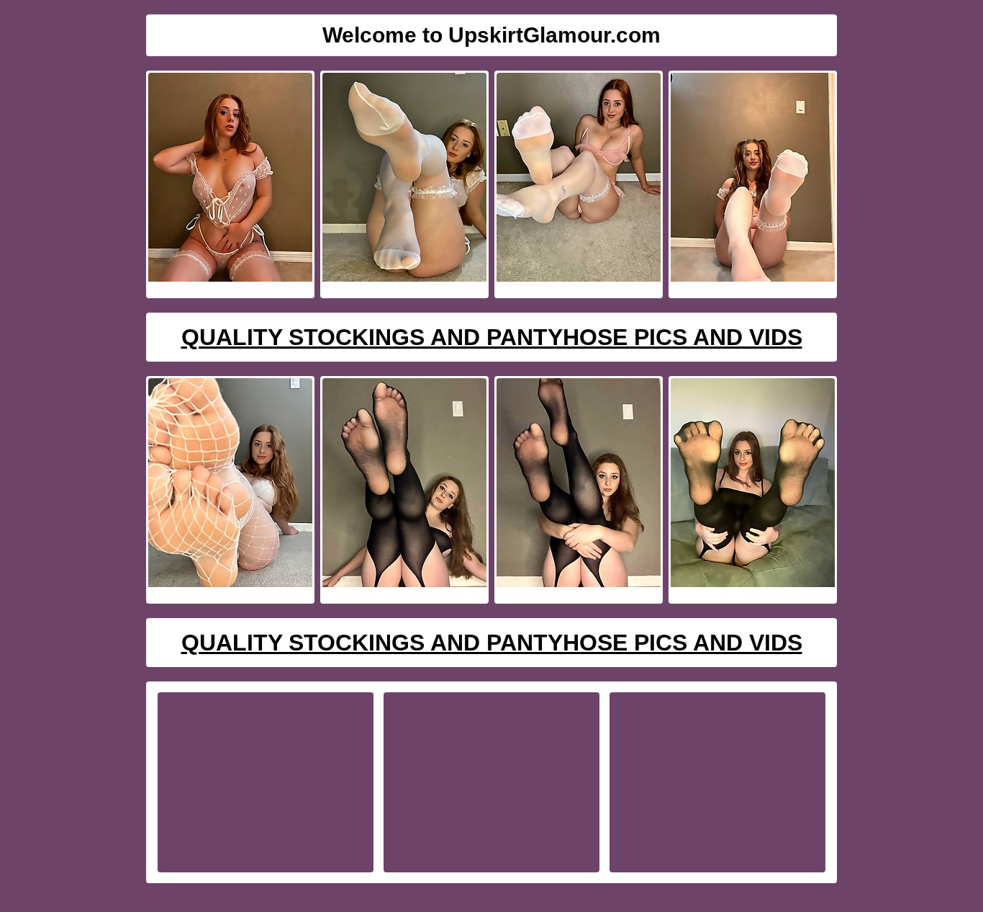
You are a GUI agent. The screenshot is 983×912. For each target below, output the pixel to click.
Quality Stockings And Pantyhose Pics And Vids (491, 337)
